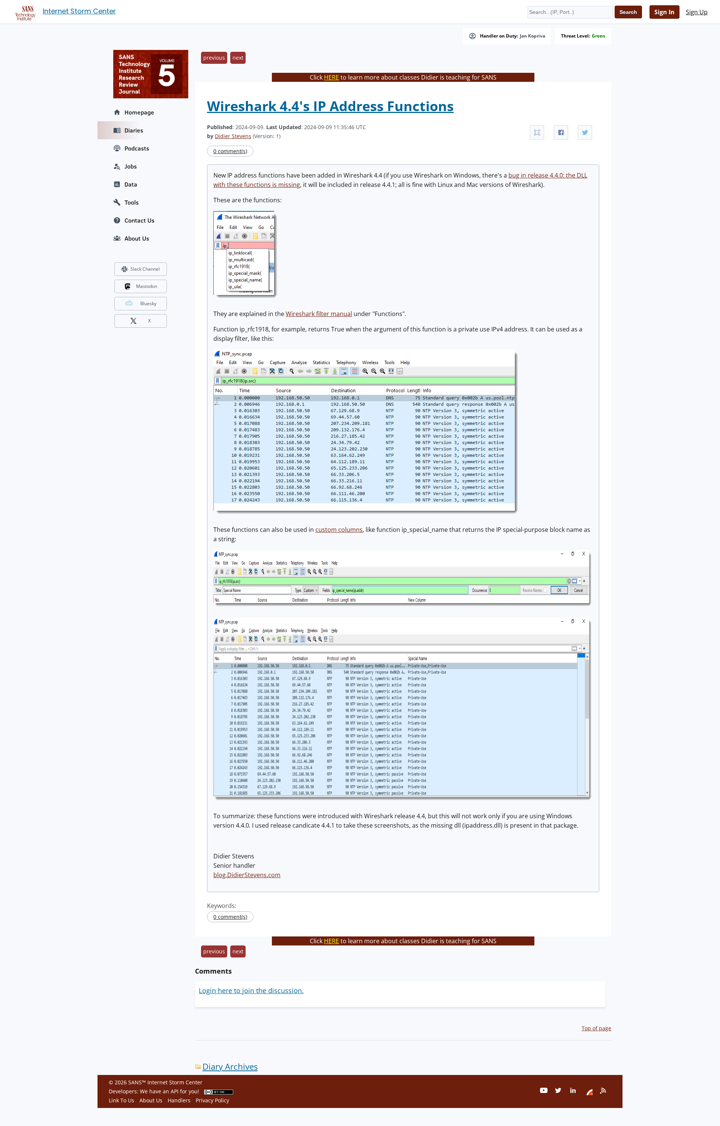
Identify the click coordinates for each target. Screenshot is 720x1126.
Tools (131, 202)
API (174, 1091)
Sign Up (697, 12)
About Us (136, 238)
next (237, 57)
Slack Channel (145, 269)
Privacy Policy (212, 1100)
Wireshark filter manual (319, 314)
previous (214, 57)
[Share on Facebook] (561, 132)
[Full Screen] (537, 132)
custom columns (339, 529)
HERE (331, 77)
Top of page (596, 1028)
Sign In (664, 12)
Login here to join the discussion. (251, 990)
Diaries (133, 130)
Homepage (139, 112)
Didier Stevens (233, 136)
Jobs (130, 166)
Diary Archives (230, 1066)
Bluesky (148, 303)
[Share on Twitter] (585, 132)
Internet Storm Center (79, 11)
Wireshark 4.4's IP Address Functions (330, 106)
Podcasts (136, 148)
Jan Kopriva (532, 36)
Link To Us (121, 1100)
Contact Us (139, 220)
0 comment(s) (230, 151)
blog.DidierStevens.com (246, 875)
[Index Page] (24, 11)
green (598, 36)
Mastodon (146, 286)
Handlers (179, 1100)
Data (130, 184)
